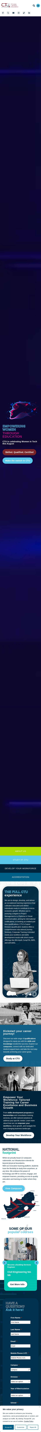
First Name (15, 1317)
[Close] (39, 1406)
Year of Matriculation (20, 1389)
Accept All (8, 1427)
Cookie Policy (28, 1421)
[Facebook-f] (3, 13)
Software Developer (18, 1269)
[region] (20, 1419)
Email (13, 1341)
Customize (20, 1427)
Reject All (33, 1427)
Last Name (15, 1329)
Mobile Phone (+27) (19, 1353)
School (13, 1402)
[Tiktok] (24, 13)
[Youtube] (13, 13)
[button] (38, 5)
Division (14, 1377)
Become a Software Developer (19, 1265)
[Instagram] (18, 13)
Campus (14, 1365)
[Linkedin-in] (29, 13)
